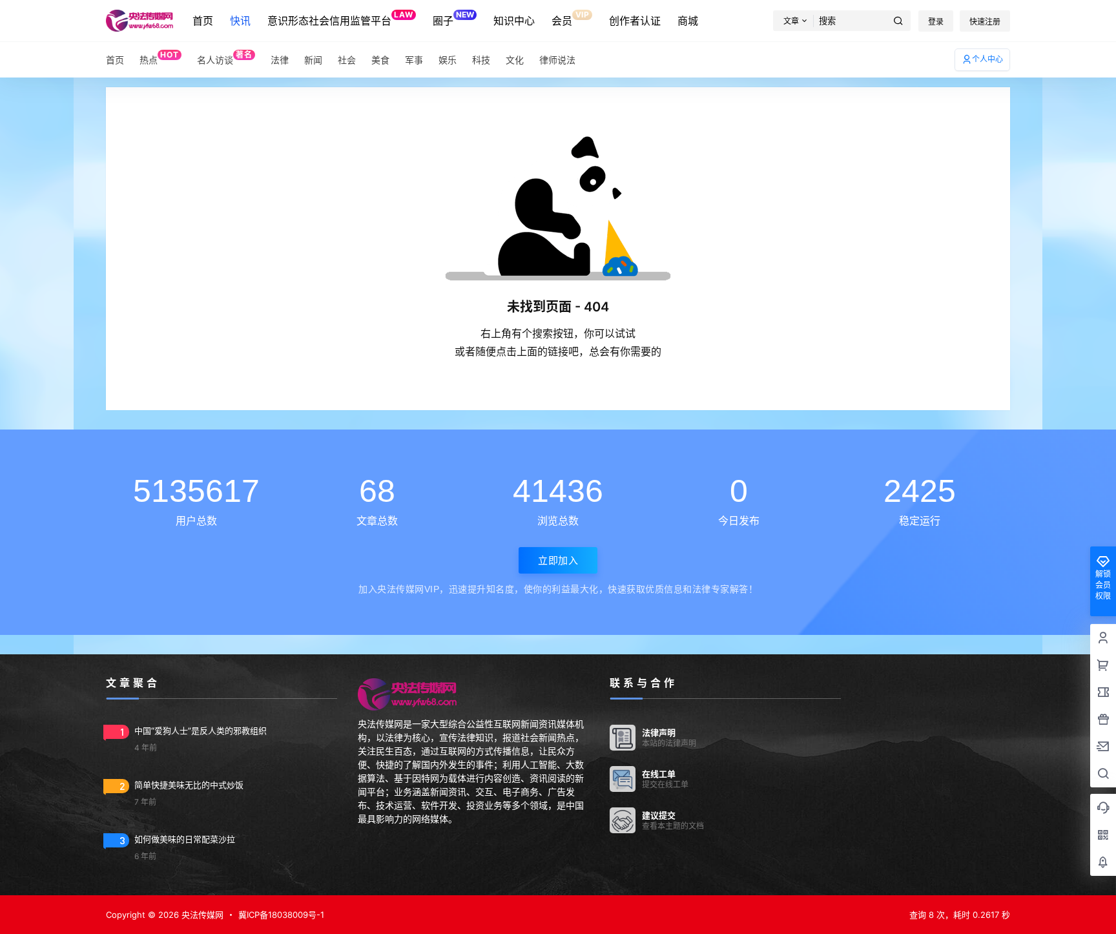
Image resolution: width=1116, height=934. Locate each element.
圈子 (453, 18)
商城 (687, 20)
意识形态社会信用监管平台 (340, 18)
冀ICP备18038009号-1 (281, 914)
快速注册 (984, 21)
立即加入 (558, 560)
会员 (570, 18)
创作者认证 (635, 20)
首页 (202, 20)
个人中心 (987, 59)
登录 (936, 21)
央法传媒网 (201, 914)
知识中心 (514, 20)
